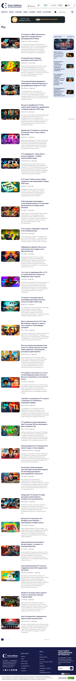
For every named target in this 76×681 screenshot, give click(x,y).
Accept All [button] (71, 678)
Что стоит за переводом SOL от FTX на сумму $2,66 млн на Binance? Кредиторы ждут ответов (34, 274)
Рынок (11, 12)
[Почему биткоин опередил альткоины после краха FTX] (10, 66)
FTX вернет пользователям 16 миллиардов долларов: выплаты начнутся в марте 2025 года (33, 300)
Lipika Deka (24, 186)
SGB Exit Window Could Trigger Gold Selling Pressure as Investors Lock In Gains (58, 55)
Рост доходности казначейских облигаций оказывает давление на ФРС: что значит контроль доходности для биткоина (59, 79)
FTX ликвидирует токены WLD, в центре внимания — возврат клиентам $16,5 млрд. (33, 156)
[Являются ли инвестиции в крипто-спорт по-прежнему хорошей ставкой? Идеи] (10, 601)
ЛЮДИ (25, 12)
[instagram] (7, 670)
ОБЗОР (39, 12)
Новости (4, 12)
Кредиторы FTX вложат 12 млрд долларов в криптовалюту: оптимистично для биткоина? (33, 497)
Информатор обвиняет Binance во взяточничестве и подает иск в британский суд (33, 249)
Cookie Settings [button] (62, 678)
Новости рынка (6, 70)
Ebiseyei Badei (24, 501)
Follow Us (41, 659)
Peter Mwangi (24, 88)
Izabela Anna (24, 41)
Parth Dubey (24, 233)
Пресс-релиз (24, 663)
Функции (18, 12)
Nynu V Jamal (24, 330)
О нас (40, 654)
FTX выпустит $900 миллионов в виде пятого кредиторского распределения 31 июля (33, 37)
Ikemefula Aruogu (25, 160)
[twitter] (3, 670)
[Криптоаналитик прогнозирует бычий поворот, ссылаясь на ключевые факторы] (10, 550)
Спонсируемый (25, 666)
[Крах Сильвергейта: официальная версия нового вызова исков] (10, 624)
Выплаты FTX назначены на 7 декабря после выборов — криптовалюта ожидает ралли (32, 521)
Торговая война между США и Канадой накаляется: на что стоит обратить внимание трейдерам (64, 46)
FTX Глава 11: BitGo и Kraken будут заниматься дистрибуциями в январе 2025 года (35, 181)
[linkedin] (14, 670)
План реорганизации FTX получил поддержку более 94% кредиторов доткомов (34, 568)
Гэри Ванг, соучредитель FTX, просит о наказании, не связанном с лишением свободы (35, 401)
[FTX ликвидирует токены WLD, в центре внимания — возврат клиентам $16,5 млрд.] (10, 163)
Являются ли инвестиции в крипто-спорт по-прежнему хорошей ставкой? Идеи (34, 595)
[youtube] (16, 670)
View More (70, 36)
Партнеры (42, 666)
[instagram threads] (9, 670)
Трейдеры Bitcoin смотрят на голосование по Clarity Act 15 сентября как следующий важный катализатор (59, 66)
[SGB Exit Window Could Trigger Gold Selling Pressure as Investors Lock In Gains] (70, 55)
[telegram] (5, 670)
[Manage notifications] (73, 678)
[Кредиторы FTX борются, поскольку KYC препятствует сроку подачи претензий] (10, 139)
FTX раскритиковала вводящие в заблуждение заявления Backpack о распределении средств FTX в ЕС (34, 83)
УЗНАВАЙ (32, 12)
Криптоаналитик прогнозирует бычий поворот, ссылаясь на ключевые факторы (32, 544)
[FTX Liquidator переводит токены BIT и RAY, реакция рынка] (10, 234)
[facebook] (12, 670)
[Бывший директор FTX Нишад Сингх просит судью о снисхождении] (10, 453)
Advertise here (72, 119)
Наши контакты (43, 657)
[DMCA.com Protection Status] (65, 674)
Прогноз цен (24, 661)
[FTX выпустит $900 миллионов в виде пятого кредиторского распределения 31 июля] (10, 43)
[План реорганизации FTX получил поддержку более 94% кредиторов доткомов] (10, 576)
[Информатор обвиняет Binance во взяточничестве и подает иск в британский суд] (10, 256)
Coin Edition (24, 210)
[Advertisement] (64, 129)
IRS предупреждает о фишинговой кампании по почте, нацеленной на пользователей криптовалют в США (59, 92)
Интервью (23, 670)
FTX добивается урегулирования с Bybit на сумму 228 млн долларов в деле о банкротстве (34, 424)
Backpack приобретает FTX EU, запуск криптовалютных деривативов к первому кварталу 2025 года (35, 107)
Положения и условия (45, 668)
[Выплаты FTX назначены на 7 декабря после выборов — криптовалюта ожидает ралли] (10, 527)
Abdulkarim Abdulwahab (27, 450)
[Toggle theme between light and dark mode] (55, 12)
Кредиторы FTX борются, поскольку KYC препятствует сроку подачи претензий (34, 132)
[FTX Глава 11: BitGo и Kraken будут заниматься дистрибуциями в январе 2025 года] (10, 187)
